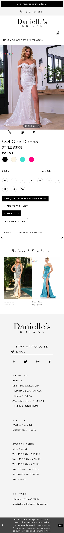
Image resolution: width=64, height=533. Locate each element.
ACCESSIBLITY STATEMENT (28, 400)
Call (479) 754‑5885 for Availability (25, 198)
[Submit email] (13, 352)
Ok (60, 525)
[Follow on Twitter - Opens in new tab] (26, 361)
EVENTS (17, 380)
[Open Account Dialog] (58, 33)
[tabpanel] (32, 87)
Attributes (15, 221)
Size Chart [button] (48, 171)
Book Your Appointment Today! (32, 4)
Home (6, 40)
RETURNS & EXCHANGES (27, 390)
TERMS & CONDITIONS (26, 406)
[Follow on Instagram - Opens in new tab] (38, 361)
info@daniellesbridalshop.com (30, 504)
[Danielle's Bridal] (32, 22)
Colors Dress (20, 40)
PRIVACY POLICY (22, 395)
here (48, 531)
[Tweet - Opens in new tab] (9, 132)
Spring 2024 (36, 40)
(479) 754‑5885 (30, 499)
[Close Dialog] (3, 525)
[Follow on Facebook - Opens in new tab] (14, 361)
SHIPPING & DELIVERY (26, 385)
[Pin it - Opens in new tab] (22, 132)
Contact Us (11, 213)
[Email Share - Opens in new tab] (34, 132)
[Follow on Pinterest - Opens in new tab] (50, 361)
